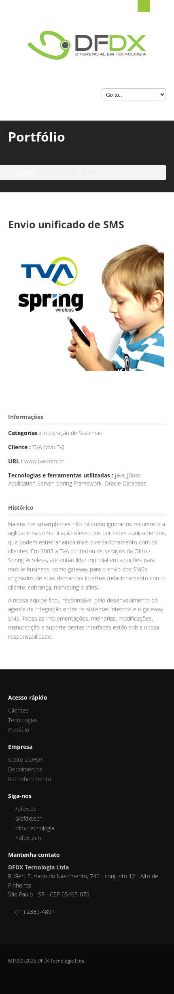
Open (144, 6)
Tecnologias (23, 720)
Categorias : (25, 433)
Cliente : (20, 447)
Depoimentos (25, 769)
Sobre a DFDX (25, 759)
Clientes (18, 710)
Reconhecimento (29, 779)
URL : (16, 461)
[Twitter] (11, 818)
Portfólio (25, 172)
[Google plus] (11, 838)
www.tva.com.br (44, 461)
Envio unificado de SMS (66, 224)
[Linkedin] (11, 828)
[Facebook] (11, 809)
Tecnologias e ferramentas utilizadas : (61, 475)
